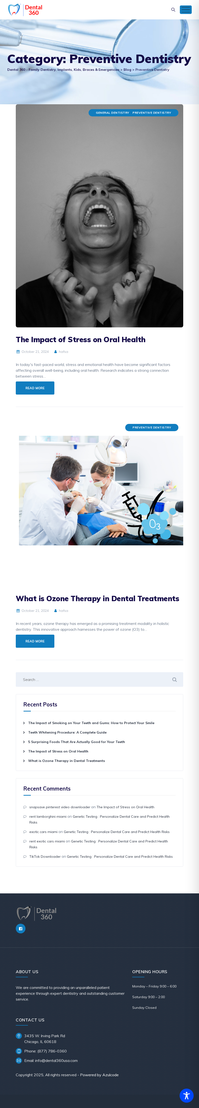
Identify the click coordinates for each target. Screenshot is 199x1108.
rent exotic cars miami (47, 841)
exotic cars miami (43, 832)
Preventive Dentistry (152, 112)
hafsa (63, 351)
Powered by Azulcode (99, 1074)
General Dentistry (112, 112)
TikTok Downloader (45, 856)
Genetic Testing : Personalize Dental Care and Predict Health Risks (117, 832)
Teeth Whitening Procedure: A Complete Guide (67, 732)
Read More (35, 388)
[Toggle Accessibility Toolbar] (186, 1095)
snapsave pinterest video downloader (59, 807)
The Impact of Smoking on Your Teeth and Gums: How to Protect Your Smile (91, 723)
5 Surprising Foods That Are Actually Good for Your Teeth (76, 742)
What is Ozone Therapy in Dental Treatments (97, 598)
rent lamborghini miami (47, 816)
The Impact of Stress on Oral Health (81, 339)
